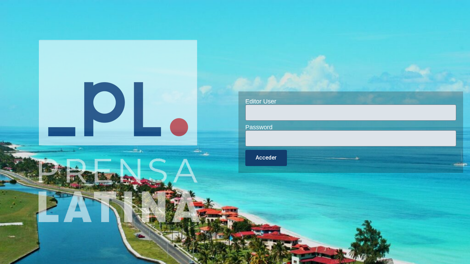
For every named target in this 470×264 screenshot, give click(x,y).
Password (259, 127)
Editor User (260, 101)
